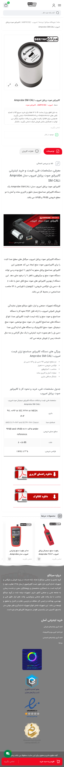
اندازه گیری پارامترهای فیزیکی (53, 627)
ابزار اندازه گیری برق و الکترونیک (52, 632)
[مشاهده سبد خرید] (6, 5)
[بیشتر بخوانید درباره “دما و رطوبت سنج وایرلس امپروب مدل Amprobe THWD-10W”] (9, 559)
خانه (58, 22)
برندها (41, 22)
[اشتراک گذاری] (16, 85)
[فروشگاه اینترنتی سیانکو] (32, 5)
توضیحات (50, 151)
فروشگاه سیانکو (50, 22)
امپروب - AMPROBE (29, 22)
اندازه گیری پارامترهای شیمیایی (52, 637)
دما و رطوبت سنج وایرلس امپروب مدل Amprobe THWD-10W (19, 554)
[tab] (53, 151)
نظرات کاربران (28, 151)
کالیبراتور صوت (31, 105)
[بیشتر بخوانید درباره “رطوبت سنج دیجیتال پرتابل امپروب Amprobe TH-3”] (39, 559)
